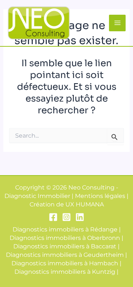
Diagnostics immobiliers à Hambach (64, 263)
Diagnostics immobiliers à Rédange (65, 229)
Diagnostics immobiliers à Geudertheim (65, 254)
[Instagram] (66, 217)
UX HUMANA (84, 204)
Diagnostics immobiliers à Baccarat (64, 246)
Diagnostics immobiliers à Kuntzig (64, 271)
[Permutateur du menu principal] (117, 23)
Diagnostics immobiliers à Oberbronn (65, 237)
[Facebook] (53, 217)
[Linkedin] (79, 217)
